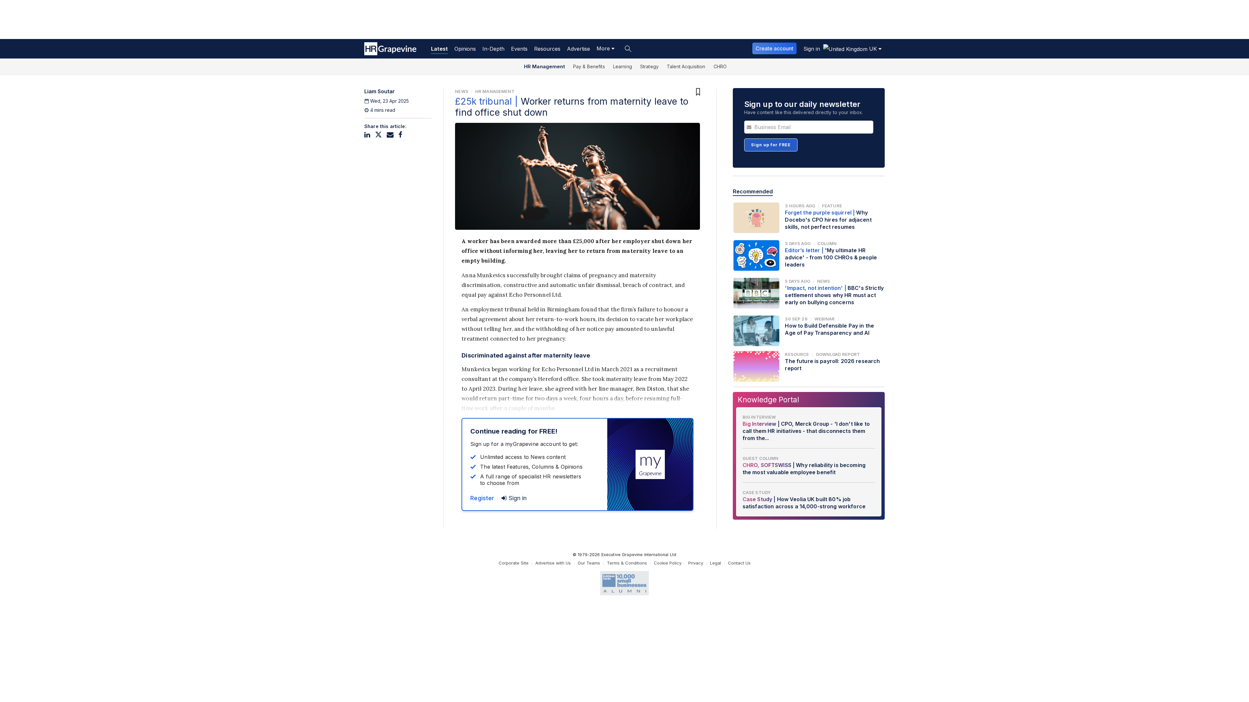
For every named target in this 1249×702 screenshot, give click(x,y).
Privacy (695, 563)
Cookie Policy (667, 563)
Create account (774, 48)
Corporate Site (514, 563)
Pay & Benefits (589, 66)
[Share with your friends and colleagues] (390, 134)
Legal (715, 563)
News (461, 91)
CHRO (720, 66)
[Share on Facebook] (400, 134)
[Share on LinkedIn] (367, 134)
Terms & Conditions (627, 563)
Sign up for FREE (771, 144)
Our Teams (589, 563)
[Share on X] (378, 134)
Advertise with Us (553, 563)
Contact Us (739, 563)
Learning (622, 66)
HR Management (544, 66)
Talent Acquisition (686, 66)
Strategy (649, 66)
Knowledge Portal (768, 399)
